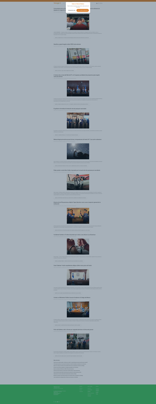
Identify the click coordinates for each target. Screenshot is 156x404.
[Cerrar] (89, 2)
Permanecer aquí (71, 10)
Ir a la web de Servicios (83, 10)
